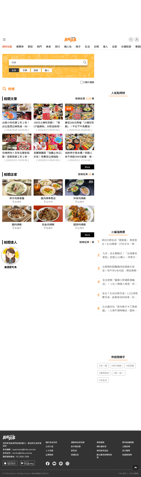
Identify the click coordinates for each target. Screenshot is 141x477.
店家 (114, 46)
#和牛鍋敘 (116, 365)
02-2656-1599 (22, 456)
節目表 (74, 450)
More (87, 167)
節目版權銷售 (128, 442)
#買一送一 (119, 373)
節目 (30, 46)
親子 (78, 46)
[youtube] (54, 463)
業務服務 (100, 442)
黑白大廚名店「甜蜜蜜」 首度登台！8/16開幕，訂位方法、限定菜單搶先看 (119, 242)
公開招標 (126, 446)
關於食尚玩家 (51, 442)
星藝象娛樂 (127, 454)
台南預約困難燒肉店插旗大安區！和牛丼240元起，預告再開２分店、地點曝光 (120, 268)
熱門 (39, 46)
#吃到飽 (130, 365)
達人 (105, 46)
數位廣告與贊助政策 (104, 456)
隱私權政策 (101, 446)
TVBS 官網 (122, 473)
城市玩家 (7, 46)
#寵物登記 (104, 373)
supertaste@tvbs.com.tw (24, 449)
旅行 (57, 46)
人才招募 (49, 450)
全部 (14, 70)
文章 (25, 70)
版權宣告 (75, 454)
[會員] (137, 40)
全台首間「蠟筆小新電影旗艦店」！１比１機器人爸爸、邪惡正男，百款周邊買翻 (119, 282)
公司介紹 (49, 446)
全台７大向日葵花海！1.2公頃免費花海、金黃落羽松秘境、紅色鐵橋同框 (120, 295)
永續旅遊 (126, 46)
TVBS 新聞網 (133, 473)
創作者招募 (76, 446)
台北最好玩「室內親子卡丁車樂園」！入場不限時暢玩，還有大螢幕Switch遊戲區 (119, 308)
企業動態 (49, 454)
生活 (87, 46)
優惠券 (20, 46)
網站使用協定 (102, 450)
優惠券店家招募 (78, 442)
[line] (61, 463)
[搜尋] (131, 40)
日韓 (96, 46)
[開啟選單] (4, 40)
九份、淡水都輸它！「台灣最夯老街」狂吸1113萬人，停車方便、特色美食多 (119, 255)
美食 (48, 46)
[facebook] (48, 463)
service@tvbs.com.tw (22, 453)
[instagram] (67, 463)
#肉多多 (103, 380)
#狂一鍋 (103, 365)
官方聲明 (126, 450)
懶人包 (68, 46)
